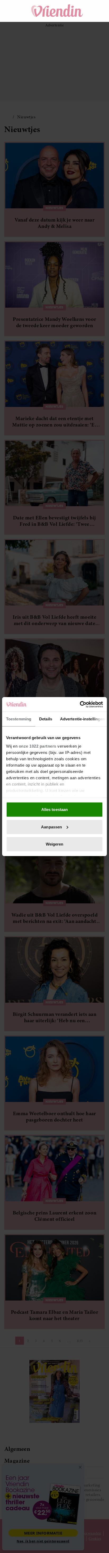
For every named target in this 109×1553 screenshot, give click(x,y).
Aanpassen (51, 826)
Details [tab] (45, 719)
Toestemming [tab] (18, 719)
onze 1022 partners (37, 746)
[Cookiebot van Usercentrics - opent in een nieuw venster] (80, 704)
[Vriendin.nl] (57, 10)
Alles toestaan (54, 809)
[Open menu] (13, 11)
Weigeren (54, 844)
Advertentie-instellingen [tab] (82, 719)
